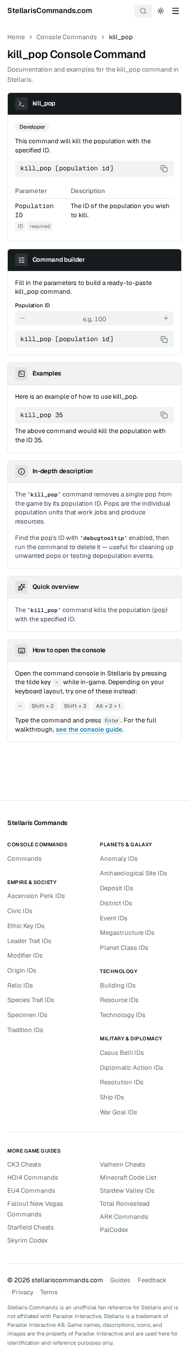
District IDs (116, 903)
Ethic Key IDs (26, 926)
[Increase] (166, 318)
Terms (49, 1292)
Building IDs (118, 985)
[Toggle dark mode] (161, 10)
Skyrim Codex (27, 1240)
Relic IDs (20, 985)
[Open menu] (175, 10)
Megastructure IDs (127, 933)
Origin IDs (21, 970)
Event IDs (113, 918)
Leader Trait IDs (29, 941)
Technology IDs (122, 1015)
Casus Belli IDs (122, 1053)
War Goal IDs (118, 1112)
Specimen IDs (27, 1015)
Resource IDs (119, 1000)
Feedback (152, 1280)
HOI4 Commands (32, 1177)
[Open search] (143, 11)
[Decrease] (23, 318)
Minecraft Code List (128, 1177)
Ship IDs (112, 1097)
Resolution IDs (121, 1082)
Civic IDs (19, 911)
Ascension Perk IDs (36, 896)
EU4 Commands (31, 1190)
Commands (24, 859)
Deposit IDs (116, 888)
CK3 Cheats (24, 1164)
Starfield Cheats (30, 1227)
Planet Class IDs (124, 948)
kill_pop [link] (121, 37)
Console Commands (66, 37)
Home (16, 37)
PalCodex (114, 1230)
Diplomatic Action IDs (131, 1068)
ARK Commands (124, 1217)
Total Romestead (125, 1204)
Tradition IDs (25, 1030)
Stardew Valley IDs (127, 1190)
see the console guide (89, 729)
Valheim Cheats (122, 1164)
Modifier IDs (25, 955)
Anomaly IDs (119, 859)
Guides (120, 1280)
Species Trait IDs (30, 1000)
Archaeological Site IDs (133, 873)
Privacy (22, 1292)
